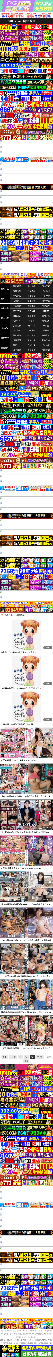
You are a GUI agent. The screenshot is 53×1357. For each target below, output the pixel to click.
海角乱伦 (31, 340)
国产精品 (17, 286)
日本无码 (46, 286)
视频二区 (5, 299)
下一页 (39, 1057)
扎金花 (31, 321)
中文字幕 (31, 296)
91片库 (17, 330)
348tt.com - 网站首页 (21, 21)
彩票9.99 (17, 321)
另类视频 (46, 301)
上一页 (13, 1057)
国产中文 (17, 345)
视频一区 (5, 289)
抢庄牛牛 (31, 316)
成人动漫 (46, 291)
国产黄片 (17, 335)
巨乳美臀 (46, 296)
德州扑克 (46, 316)
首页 (4, 1057)
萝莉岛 (46, 330)
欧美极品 (31, 291)
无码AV (5, 328)
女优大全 (31, 330)
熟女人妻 (31, 335)
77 (20, 1057)
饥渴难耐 (31, 306)
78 (26, 1057)
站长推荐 (5, 308)
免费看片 (5, 348)
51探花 (46, 326)
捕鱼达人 (17, 316)
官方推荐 (5, 318)
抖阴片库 (5, 338)
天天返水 (46, 321)
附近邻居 (17, 306)
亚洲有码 (17, 291)
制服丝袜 (31, 301)
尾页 (26, 1061)
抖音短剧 (17, 326)
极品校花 (17, 350)
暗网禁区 (17, 340)
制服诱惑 (46, 340)
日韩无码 (46, 350)
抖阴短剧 (31, 350)
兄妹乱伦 (31, 345)
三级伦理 (17, 296)
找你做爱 (46, 306)
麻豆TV (31, 326)
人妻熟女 (17, 301)
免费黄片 (46, 335)
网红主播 (31, 286)
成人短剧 (46, 345)
